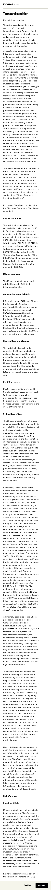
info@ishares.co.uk (13, 313)
